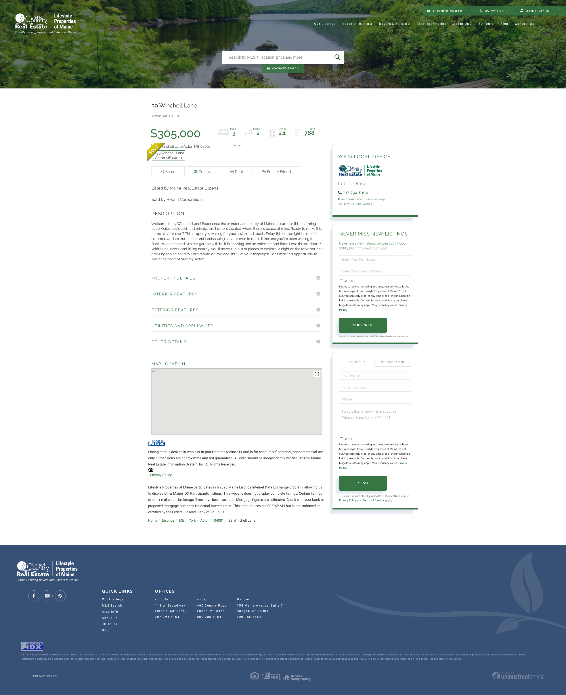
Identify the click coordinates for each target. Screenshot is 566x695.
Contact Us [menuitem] (524, 23)
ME (181, 520)
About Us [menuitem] (461, 23)
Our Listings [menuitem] (325, 23)
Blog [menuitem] (504, 23)
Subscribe (363, 325)
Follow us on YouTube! (447, 10)
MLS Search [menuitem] (112, 605)
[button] (337, 57)
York (192, 520)
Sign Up (544, 10)
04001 (219, 520)
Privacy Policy (161, 475)
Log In (530, 10)
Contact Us (346, 204)
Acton (204, 520)
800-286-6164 (209, 616)
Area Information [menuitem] (432, 23)
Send (363, 483)
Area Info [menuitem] (110, 611)
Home (152, 520)
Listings (168, 520)
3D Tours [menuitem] (486, 23)
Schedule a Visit (392, 362)
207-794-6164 (493, 10)
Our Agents (364, 204)
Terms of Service (373, 500)
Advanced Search (285, 68)
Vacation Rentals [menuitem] (357, 23)
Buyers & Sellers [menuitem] (393, 23)
